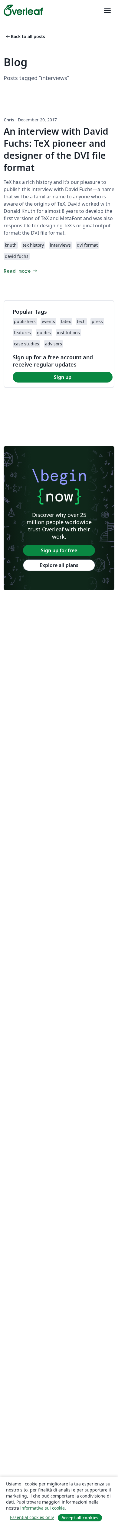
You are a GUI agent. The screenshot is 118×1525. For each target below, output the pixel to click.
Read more (21, 271)
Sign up (62, 377)
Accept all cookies (79, 1517)
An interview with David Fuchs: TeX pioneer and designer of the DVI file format (56, 149)
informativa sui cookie (42, 1508)
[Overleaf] (23, 10)
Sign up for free (59, 550)
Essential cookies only (32, 1517)
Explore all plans (59, 565)
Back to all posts (25, 36)
